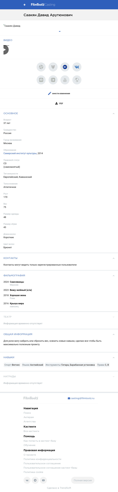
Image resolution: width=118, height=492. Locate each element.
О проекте (30, 454)
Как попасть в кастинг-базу (40, 441)
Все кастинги (31, 431)
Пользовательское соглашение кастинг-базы (50, 467)
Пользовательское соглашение (42, 463)
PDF (61, 103)
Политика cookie (33, 472)
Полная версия (83, 480)
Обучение (29, 445)
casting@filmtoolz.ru (82, 398)
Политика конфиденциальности (42, 459)
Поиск (27, 413)
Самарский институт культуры (20, 153)
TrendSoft (65, 488)
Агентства (30, 421)
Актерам (29, 417)
